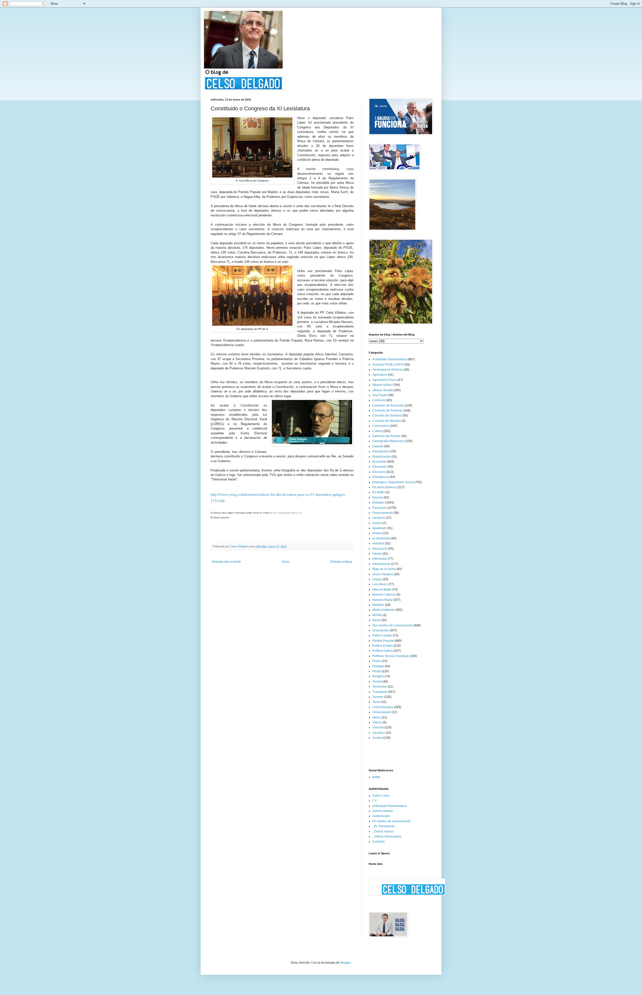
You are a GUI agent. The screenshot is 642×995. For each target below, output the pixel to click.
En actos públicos (384, 487)
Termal (377, 681)
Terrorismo (379, 686)
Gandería (378, 518)
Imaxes (377, 533)
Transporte (379, 692)
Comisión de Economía (388, 405)
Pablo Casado (382, 635)
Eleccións (379, 472)
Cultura (377, 431)
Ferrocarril (379, 508)
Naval (376, 620)
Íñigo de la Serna (384, 569)
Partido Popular (383, 640)
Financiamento (382, 513)
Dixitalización (381, 456)
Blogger (345, 962)
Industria (378, 543)
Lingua (377, 579)
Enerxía (377, 497)
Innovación (379, 548)
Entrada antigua (341, 561)
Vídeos (377, 722)
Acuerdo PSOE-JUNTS (388, 364)
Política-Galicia (382, 650)
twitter (376, 777)
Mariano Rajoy (382, 600)
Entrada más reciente (226, 561)
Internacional (381, 564)
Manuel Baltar (381, 589)
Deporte (377, 446)
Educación (379, 466)
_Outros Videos (382, 831)
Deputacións (381, 451)
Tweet (376, 702)
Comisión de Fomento (387, 410)
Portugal (378, 666)
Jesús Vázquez (382, 574)
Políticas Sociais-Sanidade (390, 656)
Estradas (378, 502)
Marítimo (378, 605)
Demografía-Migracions (388, 441)
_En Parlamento (383, 826)
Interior (377, 553)
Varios (376, 717)
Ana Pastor (379, 395)
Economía (379, 461)
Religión (378, 676)
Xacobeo (378, 732)
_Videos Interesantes (386, 836)
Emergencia (380, 477)
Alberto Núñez (382, 385)
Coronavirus (380, 426)
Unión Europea (382, 707)
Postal (376, 671)
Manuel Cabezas (384, 594)
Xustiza (377, 737)
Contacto (378, 841)
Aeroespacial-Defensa (387, 369)
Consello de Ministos (386, 421)
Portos (376, 661)
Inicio (285, 561)
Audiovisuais (381, 816)
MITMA (377, 615)
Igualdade (379, 528)
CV (374, 800)
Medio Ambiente (383, 610)
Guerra (377, 523)
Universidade (381, 712)
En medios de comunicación (391, 821)
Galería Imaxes (382, 811)
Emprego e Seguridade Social (393, 482)
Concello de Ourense (387, 415)
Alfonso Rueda (382, 390)
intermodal (379, 558)
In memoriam (381, 538)
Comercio (379, 400)
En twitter (378, 492)
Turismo (377, 697)
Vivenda (378, 727)
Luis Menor (380, 584)
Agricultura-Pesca (384, 380)
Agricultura (379, 374)
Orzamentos (380, 630)
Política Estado (382, 645)
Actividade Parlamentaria (389, 359)
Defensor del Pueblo (386, 436)
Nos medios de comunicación (392, 625)
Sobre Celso (380, 795)
